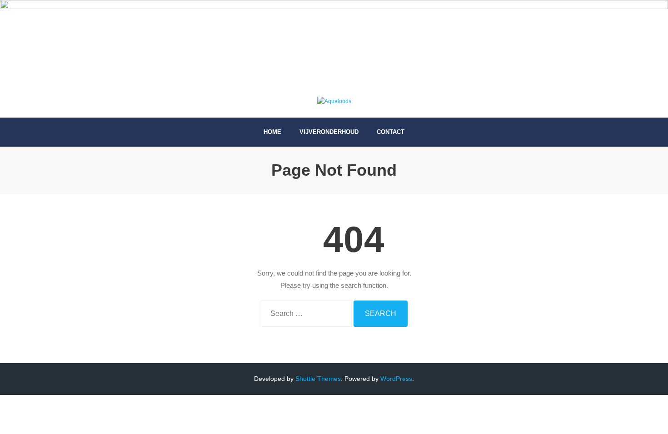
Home (272, 131)
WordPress (396, 378)
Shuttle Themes (318, 378)
